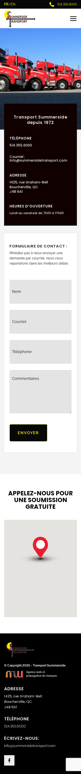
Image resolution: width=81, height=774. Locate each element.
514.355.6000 (21, 145)
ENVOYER (28, 432)
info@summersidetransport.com (38, 160)
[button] (40, 554)
